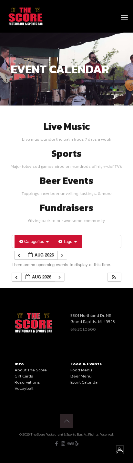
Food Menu (81, 370)
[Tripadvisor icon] (69, 443)
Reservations (27, 382)
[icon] (76, 443)
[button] (113, 277)
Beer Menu (81, 376)
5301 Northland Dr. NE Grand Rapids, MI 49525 (92, 318)
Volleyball (24, 388)
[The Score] (25, 16)
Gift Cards (24, 376)
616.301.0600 (83, 329)
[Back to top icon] (66, 421)
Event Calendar (84, 382)
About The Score (31, 370)
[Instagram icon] (63, 443)
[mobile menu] (124, 9)
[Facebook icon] (56, 443)
